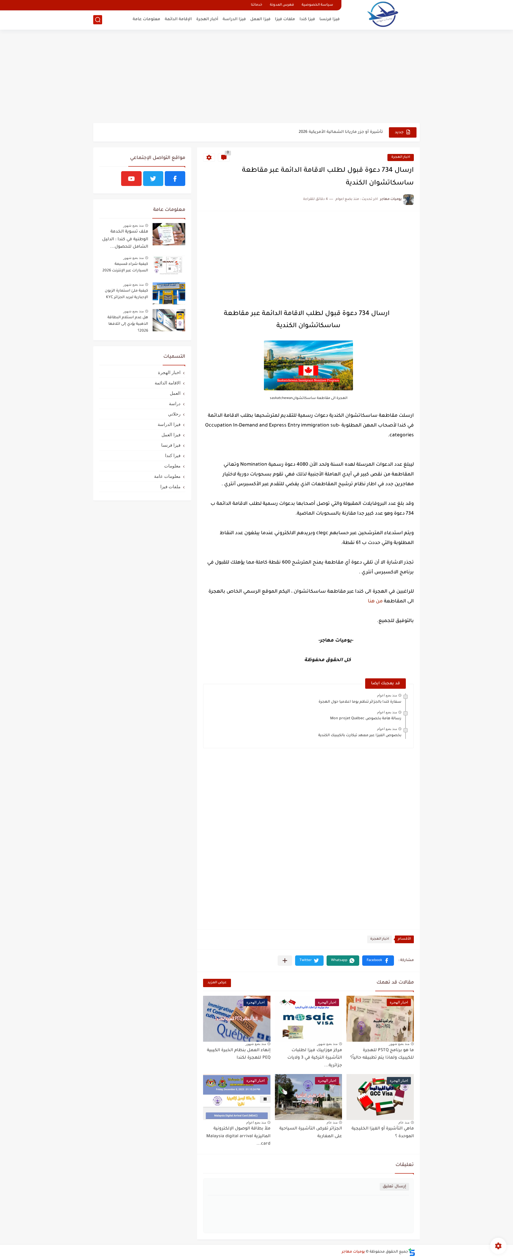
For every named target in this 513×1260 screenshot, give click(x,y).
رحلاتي (174, 413)
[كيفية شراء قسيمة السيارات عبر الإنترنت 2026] (169, 267)
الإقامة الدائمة (178, 19)
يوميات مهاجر (353, 1252)
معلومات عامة (146, 19)
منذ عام (403, 1122)
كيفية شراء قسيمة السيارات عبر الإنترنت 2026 (125, 267)
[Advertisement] (256, 77)
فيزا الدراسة (234, 19)
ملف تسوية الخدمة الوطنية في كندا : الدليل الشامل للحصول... (125, 239)
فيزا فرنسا (329, 19)
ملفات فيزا (285, 19)
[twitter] (153, 178)
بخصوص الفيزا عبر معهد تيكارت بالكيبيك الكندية (359, 736)
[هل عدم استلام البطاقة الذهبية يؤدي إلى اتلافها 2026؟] (169, 320)
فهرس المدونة (282, 5)
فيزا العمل (260, 19)
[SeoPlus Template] (411, 1252)
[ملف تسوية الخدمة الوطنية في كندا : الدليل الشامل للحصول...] (169, 234)
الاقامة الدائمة (167, 382)
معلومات (172, 465)
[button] (378, 960)
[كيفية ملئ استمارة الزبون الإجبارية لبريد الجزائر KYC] (169, 293)
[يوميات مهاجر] (383, 14)
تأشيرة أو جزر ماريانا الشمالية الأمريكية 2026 (341, 132)
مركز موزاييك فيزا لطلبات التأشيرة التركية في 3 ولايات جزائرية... (314, 1058)
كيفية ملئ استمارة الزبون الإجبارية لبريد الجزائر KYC (126, 294)
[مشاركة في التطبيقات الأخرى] (285, 960)
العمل (175, 393)
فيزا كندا (307, 19)
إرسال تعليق (394, 1186)
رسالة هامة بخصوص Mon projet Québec (365, 719)
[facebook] (175, 178)
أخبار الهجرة (207, 19)
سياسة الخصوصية (317, 5)
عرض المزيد (217, 983)
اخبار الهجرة (400, 157)
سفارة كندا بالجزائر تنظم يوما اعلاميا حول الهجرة (360, 702)
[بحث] (97, 19)
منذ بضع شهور (399, 1044)
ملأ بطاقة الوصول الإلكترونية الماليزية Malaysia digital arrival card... (238, 1136)
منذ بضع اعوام (387, 695)
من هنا (375, 601)
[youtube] (131, 178)
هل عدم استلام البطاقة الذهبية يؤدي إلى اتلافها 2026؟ (127, 324)
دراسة (174, 403)
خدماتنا (256, 5)
